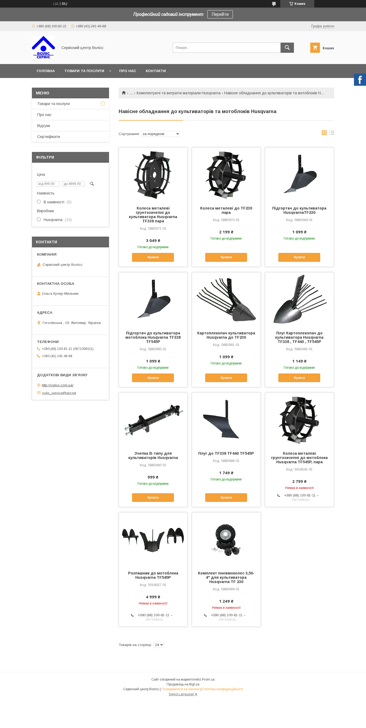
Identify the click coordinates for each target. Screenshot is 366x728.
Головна (46, 71)
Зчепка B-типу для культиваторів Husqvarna (153, 455)
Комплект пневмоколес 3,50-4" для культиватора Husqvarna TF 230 (226, 577)
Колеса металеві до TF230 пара (226, 210)
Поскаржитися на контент (181, 689)
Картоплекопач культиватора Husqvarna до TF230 (226, 335)
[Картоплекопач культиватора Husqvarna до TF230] (226, 299)
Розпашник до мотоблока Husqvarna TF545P (153, 575)
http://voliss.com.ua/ (57, 385)
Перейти (220, 14)
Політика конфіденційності (222, 689)
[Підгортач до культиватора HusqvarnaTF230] (299, 174)
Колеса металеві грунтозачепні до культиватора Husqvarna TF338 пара (153, 214)
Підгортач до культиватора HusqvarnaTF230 (299, 210)
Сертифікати (48, 137)
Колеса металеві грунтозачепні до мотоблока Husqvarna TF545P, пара (299, 457)
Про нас (127, 71)
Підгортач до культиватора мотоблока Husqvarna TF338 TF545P (153, 337)
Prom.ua (208, 679)
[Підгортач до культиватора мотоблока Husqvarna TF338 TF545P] (153, 299)
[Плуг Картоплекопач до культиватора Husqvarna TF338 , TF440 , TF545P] (299, 299)
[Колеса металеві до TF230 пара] (226, 174)
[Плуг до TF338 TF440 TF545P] (226, 419)
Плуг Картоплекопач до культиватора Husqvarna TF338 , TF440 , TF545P (299, 337)
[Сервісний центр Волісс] (43, 57)
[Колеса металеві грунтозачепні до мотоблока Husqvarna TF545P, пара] (299, 419)
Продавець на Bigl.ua (183, 684)
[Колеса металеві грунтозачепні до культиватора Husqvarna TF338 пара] (153, 174)
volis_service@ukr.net (59, 393)
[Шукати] (287, 48)
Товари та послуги (84, 71)
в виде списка (331, 134)
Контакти (156, 71)
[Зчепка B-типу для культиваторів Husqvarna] (153, 419)
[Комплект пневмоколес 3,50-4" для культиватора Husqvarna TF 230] (226, 539)
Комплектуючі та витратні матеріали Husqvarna (179, 93)
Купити (153, 257)
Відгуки (43, 126)
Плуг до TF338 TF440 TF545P (226, 453)
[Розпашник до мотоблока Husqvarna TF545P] (153, 539)
